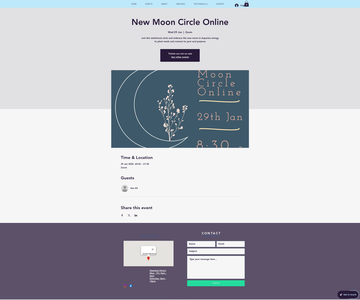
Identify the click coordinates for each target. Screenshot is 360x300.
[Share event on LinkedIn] (136, 215)
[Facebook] (131, 286)
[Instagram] (125, 286)
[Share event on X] (129, 215)
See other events (180, 57)
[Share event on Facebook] (122, 215)
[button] (246, 4)
